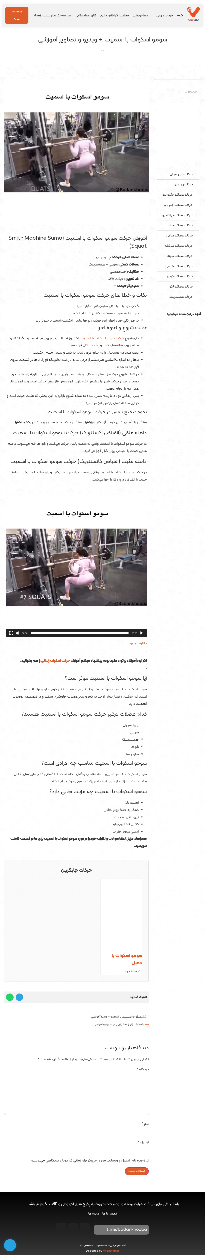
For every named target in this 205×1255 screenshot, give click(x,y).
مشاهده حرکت (132, 971)
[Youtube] (73, 1228)
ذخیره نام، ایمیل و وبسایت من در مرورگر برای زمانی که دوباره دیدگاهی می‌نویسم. (87, 1160)
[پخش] (142, 633)
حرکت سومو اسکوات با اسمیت (102, 338)
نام (145, 1124)
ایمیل (143, 1142)
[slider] (80, 633)
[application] (76, 566)
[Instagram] (85, 1228)
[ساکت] (18, 633)
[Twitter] (61, 1228)
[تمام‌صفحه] (11, 633)
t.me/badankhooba (127, 1229)
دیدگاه (143, 1069)
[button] (178, 321)
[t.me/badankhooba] (100, 1230)
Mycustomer (111, 1251)
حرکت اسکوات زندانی (55, 661)
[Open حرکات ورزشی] (153, 15)
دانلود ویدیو (138, 643)
